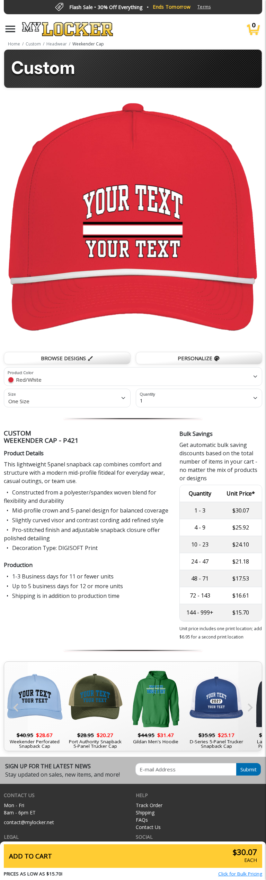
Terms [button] (204, 7)
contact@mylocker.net (29, 822)
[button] (10, 29)
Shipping (145, 812)
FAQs (142, 819)
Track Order (149, 805)
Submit (248, 769)
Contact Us (148, 827)
